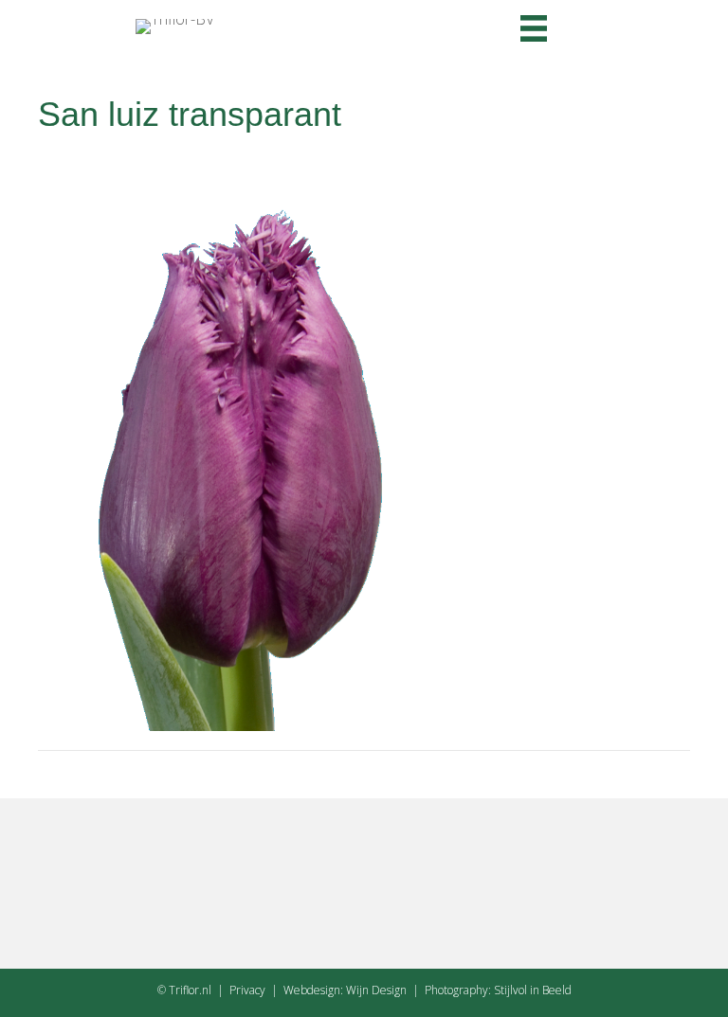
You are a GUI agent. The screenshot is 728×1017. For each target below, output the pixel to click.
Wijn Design (376, 990)
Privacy (247, 990)
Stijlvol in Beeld (533, 990)
